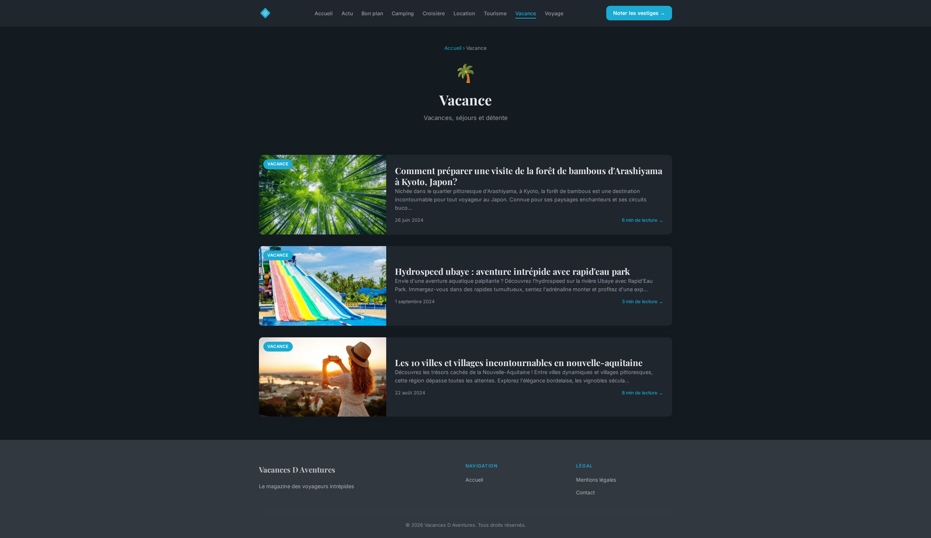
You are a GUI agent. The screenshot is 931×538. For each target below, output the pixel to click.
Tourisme (495, 13)
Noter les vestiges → (639, 13)
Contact (585, 492)
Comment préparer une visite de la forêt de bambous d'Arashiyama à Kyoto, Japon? (528, 176)
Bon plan (372, 13)
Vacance (525, 13)
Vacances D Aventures (297, 469)
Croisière (434, 13)
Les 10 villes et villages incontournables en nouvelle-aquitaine (519, 362)
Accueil (324, 13)
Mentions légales (596, 480)
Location (464, 13)
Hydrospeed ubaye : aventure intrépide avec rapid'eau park (512, 271)
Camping (403, 13)
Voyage (554, 13)
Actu (347, 13)
